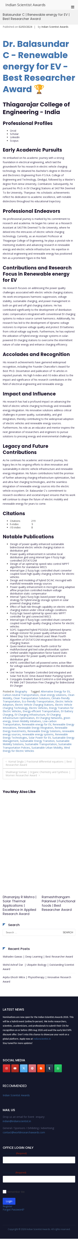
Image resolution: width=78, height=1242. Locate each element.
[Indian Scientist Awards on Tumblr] (49, 1068)
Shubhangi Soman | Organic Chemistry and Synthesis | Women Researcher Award (38, 773)
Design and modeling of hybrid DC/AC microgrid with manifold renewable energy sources (41, 582)
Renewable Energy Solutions (44, 731)
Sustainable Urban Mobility (47, 747)
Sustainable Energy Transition (37, 741)
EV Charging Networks (49, 718)
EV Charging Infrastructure (30, 714)
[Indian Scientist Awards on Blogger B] (41, 1068)
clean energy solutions (53, 695)
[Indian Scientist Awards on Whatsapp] (58, 1068)
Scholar (14, 134)
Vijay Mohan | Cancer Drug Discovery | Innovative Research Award (19, 905)
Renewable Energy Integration (35, 727)
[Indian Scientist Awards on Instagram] (6, 1068)
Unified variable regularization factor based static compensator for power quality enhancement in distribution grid (38, 656)
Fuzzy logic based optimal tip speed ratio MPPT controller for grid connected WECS (38, 614)
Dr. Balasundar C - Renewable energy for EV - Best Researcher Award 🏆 (39, 66)
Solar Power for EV (40, 737)
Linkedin (15, 137)
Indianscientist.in (42, 1037)
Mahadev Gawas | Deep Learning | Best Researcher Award (38, 956)
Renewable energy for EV (36, 724)
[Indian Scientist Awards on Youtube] (15, 1068)
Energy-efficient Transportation (41, 711)
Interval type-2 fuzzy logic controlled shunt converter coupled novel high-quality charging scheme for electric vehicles (42, 574)
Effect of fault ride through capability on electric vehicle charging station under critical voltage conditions (42, 608)
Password (14, 1172)
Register (7, 1206)
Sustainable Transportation (41, 744)
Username (15, 1153)
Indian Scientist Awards (25, 4)
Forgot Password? (13, 1209)
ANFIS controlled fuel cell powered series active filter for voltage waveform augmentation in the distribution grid (42, 666)
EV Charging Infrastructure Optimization (32, 716)
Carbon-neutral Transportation (21, 695)
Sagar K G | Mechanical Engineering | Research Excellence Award (58, 905)
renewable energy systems (38, 734)
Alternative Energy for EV (55, 691)
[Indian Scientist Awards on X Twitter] (24, 1068)
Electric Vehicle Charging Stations (34, 704)
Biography (21, 691)
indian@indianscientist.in (17, 1121)
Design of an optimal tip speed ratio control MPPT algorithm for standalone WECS (39, 565)
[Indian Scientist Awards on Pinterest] (32, 1068)
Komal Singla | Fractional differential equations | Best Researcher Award (39, 763)
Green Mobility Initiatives (26, 721)
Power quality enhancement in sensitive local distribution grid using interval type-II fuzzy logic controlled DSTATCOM (37, 557)
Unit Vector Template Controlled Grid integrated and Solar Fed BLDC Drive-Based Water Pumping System (41, 674)
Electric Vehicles (38, 708)
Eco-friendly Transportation (38, 701)
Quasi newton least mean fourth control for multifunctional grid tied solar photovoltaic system (39, 647)
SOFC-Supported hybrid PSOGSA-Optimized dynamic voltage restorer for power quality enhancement (40, 631)
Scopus (14, 140)
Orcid (13, 130)
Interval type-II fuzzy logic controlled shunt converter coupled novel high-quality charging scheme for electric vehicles (42, 623)
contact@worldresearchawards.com (24, 1132)
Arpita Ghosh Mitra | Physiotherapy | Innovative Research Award (37, 979)
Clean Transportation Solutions (31, 698)
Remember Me (16, 1191)
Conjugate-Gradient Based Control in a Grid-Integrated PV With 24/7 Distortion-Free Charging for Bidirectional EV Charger (42, 682)
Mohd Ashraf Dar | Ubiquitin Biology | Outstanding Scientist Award (38, 967)
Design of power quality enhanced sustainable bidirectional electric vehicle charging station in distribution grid (37, 547)
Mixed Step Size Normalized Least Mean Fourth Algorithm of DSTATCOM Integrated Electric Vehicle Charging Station (40, 639)
